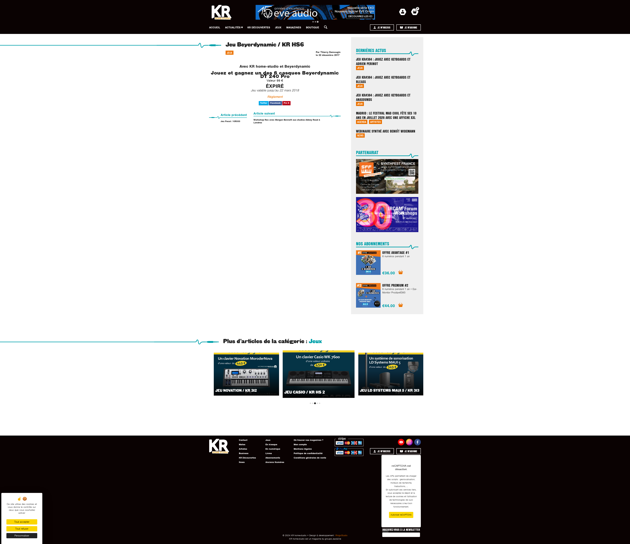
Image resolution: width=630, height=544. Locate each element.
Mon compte (300, 444)
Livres (268, 453)
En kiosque (271, 444)
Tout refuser (21, 528)
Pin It (286, 103)
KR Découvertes (258, 27)
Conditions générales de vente (310, 457)
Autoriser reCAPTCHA (401, 514)
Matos (242, 444)
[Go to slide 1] (313, 21)
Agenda (361, 122)
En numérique (272, 449)
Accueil (214, 27)
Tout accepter (21, 522)
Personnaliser (21, 535)
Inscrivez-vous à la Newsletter (401, 529)
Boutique (312, 27)
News (360, 135)
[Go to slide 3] (317, 22)
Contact (243, 440)
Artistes (375, 122)
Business (243, 453)
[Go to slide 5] (319, 403)
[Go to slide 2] (315, 21)
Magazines (293, 27)
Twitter (263, 103)
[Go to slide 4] (317, 403)
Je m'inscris (384, 27)
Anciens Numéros (274, 462)
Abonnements (272, 457)
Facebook (275, 103)
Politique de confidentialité (308, 453)
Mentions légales (303, 449)
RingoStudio (341, 535)
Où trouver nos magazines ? (308, 440)
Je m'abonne (411, 27)
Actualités (233, 27)
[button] (326, 28)
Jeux (278, 27)
